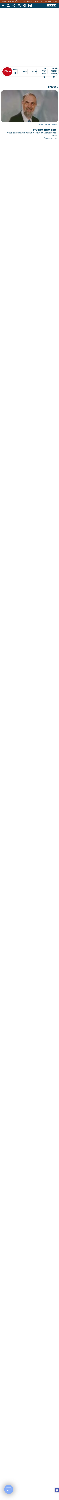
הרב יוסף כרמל (44, 71)
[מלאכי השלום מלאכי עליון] (29, 117)
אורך (25, 71)
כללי (15, 71)
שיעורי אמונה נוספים (54, 71)
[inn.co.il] (30, 5)
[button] (57, 1490)
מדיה (34, 71)
